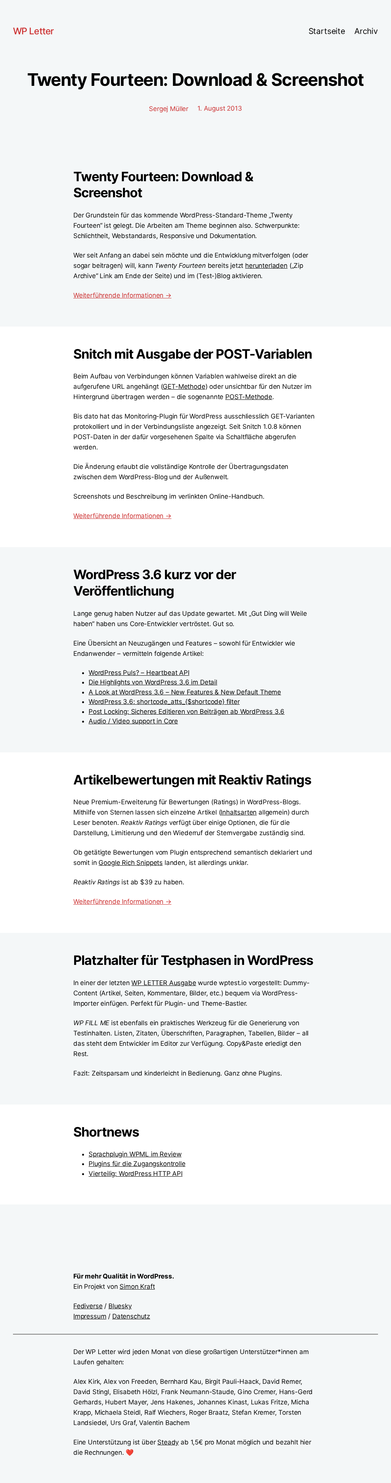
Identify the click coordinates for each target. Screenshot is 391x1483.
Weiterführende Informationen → (122, 295)
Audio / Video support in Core (133, 721)
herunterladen (266, 265)
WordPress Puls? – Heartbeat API (139, 672)
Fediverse (87, 1306)
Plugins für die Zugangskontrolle (137, 1163)
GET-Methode (184, 386)
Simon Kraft (137, 1286)
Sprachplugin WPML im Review (135, 1154)
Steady (168, 1442)
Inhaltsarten (239, 812)
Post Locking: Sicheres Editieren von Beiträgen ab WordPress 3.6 (186, 711)
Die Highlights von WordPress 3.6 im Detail (153, 682)
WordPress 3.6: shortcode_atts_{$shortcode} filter (164, 701)
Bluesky (120, 1306)
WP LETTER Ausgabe (163, 983)
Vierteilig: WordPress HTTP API (136, 1173)
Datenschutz (131, 1316)
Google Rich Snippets (131, 862)
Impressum (89, 1316)
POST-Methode (248, 397)
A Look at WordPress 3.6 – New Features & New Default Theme (185, 692)
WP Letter (33, 31)
